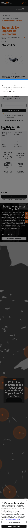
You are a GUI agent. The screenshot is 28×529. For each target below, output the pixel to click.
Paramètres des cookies (14, 522)
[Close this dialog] (24, 82)
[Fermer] (26, 500)
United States (11, 91)
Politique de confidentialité (12, 519)
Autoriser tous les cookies (14, 526)
